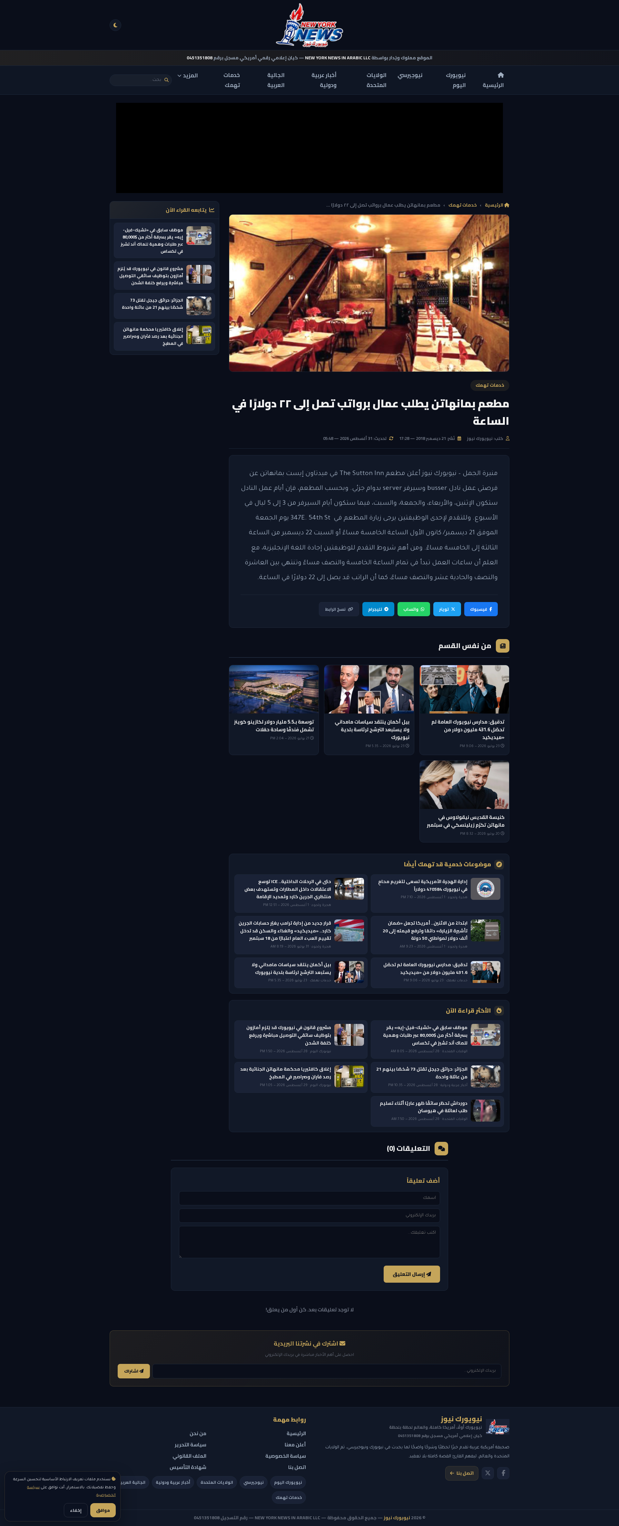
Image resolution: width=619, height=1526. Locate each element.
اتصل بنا (465, 1473)
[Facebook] (503, 1473)
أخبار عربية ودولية (324, 80)
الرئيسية (493, 85)
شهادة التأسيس (188, 1467)
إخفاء (76, 1510)
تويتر (444, 609)
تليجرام (375, 609)
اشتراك (131, 1371)
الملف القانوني (189, 1456)
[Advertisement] (309, 148)
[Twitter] (488, 1473)
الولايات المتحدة (377, 80)
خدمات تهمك (231, 80)
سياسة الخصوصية (285, 1456)
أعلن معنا (295, 1444)
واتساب (410, 609)
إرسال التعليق (409, 1274)
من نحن (198, 1433)
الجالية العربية (276, 80)
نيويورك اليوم (456, 80)
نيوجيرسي (410, 75)
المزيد (190, 75)
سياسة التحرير (190, 1444)
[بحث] (166, 80)
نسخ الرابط (335, 609)
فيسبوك (478, 609)
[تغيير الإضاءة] (115, 25)
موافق (103, 1510)
